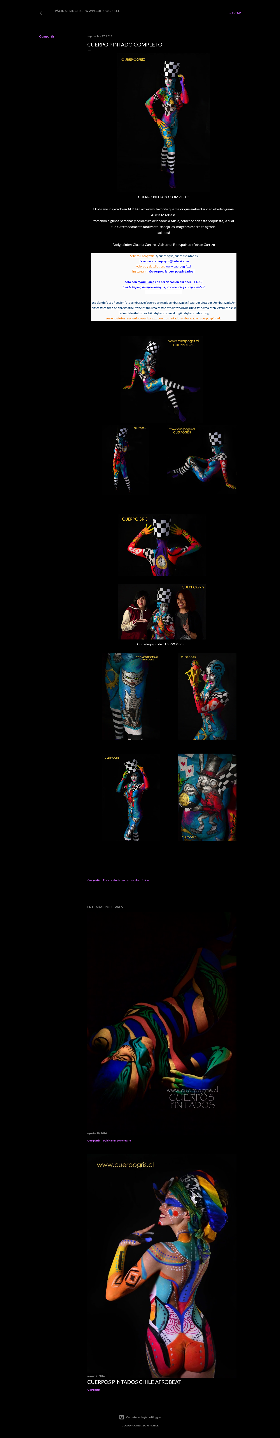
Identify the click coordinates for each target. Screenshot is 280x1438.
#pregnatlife (108, 308)
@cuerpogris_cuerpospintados (177, 256)
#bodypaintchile (208, 308)
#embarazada (222, 302)
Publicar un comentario (117, 1140)
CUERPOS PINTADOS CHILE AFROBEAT (134, 1382)
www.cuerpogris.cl (102, 11)
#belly (141, 308)
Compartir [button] (46, 36)
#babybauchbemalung (165, 313)
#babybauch (141, 313)
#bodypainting (186, 308)
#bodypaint (169, 308)
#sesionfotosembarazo (129, 302)
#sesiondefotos (102, 302)
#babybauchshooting (194, 313)
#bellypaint (153, 308)
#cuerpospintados (200, 302)
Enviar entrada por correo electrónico (126, 880)
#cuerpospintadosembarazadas (166, 302)
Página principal (69, 11)
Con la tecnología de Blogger (143, 1417)
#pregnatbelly (127, 308)
